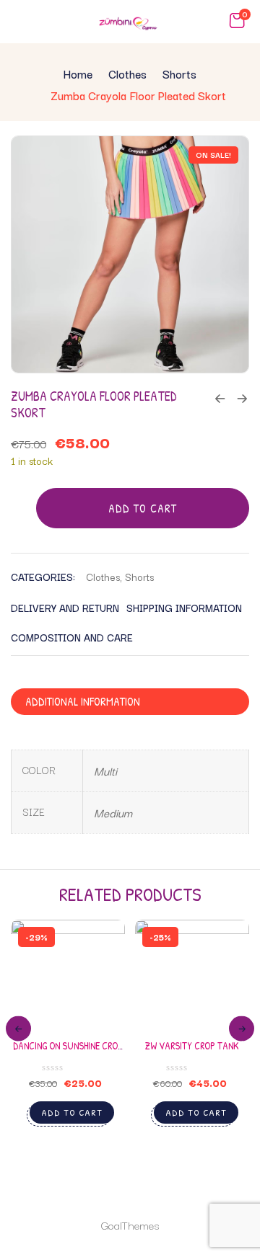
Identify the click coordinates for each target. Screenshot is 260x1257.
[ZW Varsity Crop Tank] (192, 977)
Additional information (82, 701)
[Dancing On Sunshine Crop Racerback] (68, 977)
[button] (237, 21)
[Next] (241, 1028)
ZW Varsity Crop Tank (192, 1045)
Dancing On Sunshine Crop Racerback (68, 1052)
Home (78, 73)
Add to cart (142, 508)
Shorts (179, 73)
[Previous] (18, 1028)
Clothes (127, 73)
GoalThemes (130, 1224)
